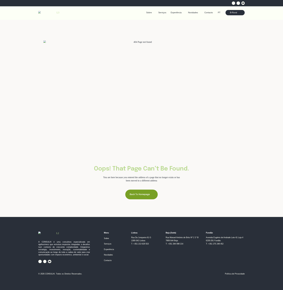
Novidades (193, 12)
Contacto (208, 12)
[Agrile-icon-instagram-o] (238, 3)
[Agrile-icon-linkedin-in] (233, 3)
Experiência (176, 12)
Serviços (162, 12)
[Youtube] (243, 3)
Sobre (149, 12)
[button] (150, 12)
